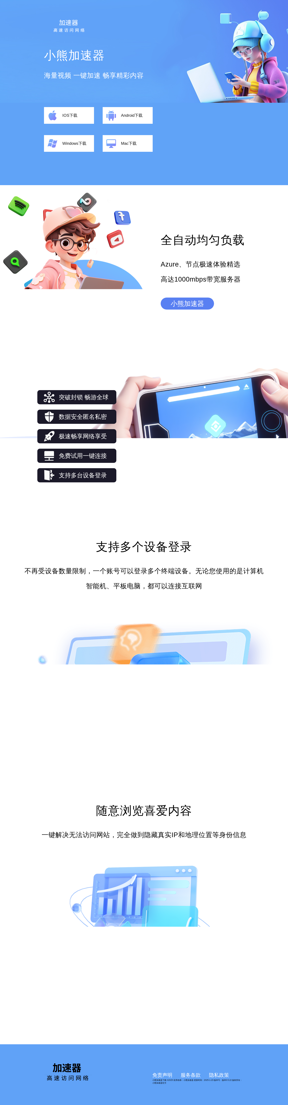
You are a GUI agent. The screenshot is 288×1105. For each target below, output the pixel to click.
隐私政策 (219, 1075)
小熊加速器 (187, 303)
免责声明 (162, 1075)
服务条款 (191, 1075)
